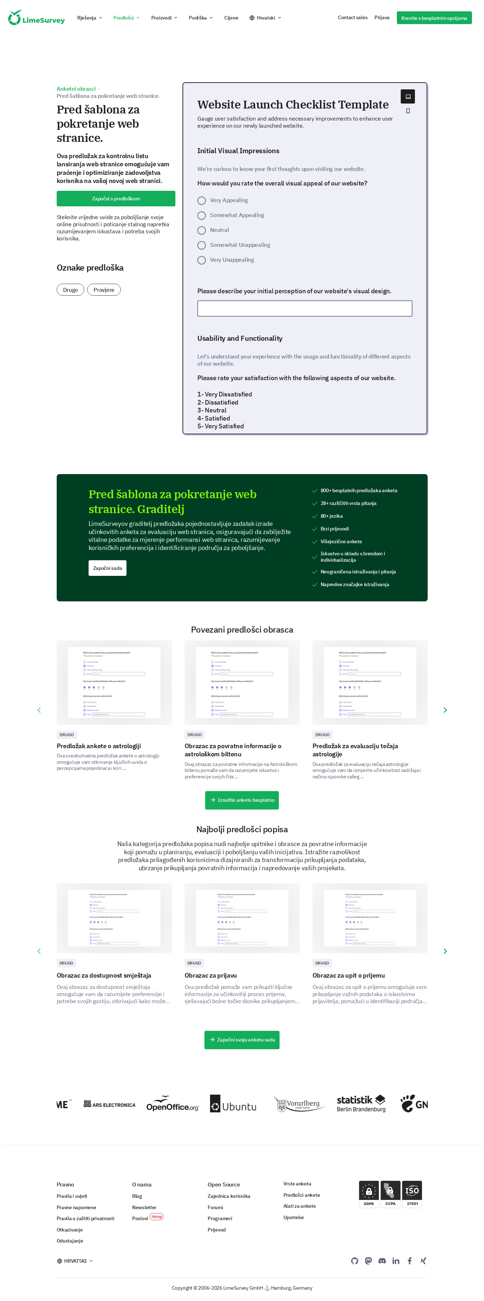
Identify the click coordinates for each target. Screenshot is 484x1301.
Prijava (382, 17)
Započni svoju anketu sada (246, 1039)
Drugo (70, 289)
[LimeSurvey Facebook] (409, 1260)
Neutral (219, 229)
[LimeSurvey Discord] (382, 1260)
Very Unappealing (232, 259)
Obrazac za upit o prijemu (349, 975)
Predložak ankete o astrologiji (99, 746)
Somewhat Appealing (237, 214)
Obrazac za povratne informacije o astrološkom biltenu (233, 750)
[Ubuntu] (228, 1103)
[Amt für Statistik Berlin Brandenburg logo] (355, 1103)
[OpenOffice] (164, 1103)
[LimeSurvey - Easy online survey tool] (36, 17)
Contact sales (352, 17)
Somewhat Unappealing (240, 244)
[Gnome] (418, 1103)
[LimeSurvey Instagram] (423, 1260)
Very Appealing (229, 200)
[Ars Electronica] (100, 1103)
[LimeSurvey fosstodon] (368, 1260)
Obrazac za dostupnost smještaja (104, 975)
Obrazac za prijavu (211, 975)
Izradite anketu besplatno (246, 800)
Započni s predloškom (116, 198)
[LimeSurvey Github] (354, 1260)
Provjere (104, 289)
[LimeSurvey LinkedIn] (396, 1260)
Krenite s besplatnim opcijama (434, 18)
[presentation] (39, 710)
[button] (90, 17)
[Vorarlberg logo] (291, 1103)
